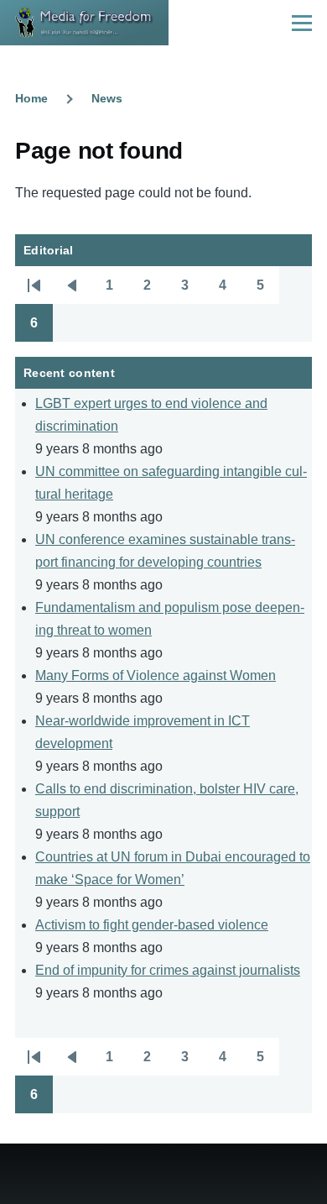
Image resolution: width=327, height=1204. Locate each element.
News (106, 98)
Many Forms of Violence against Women (155, 675)
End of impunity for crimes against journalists (167, 970)
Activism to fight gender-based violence (151, 925)
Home (31, 98)
